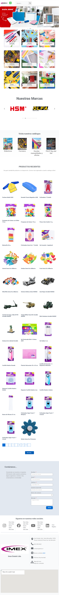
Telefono (33, 482)
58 (26, 445)
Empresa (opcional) (36, 487)
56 (19, 445)
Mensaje (33, 498)
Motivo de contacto (36, 493)
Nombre (33, 472)
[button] (2, 17)
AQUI (44, 553)
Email (32, 477)
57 (22, 445)
